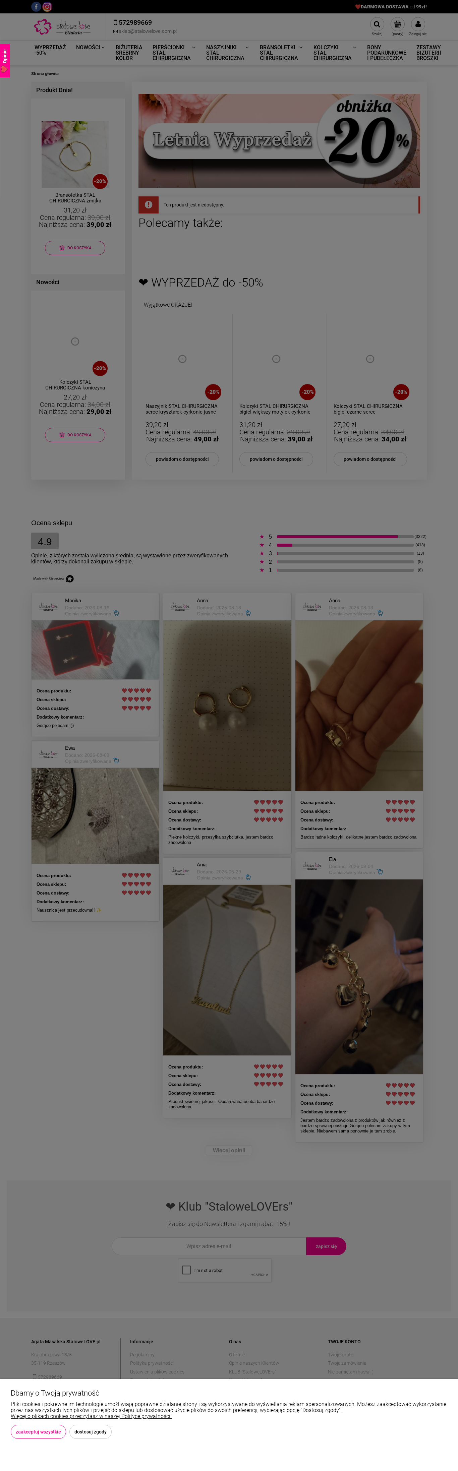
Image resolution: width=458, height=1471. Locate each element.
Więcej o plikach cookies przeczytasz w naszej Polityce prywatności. (91, 1416)
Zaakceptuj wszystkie (38, 1431)
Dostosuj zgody (90, 1431)
